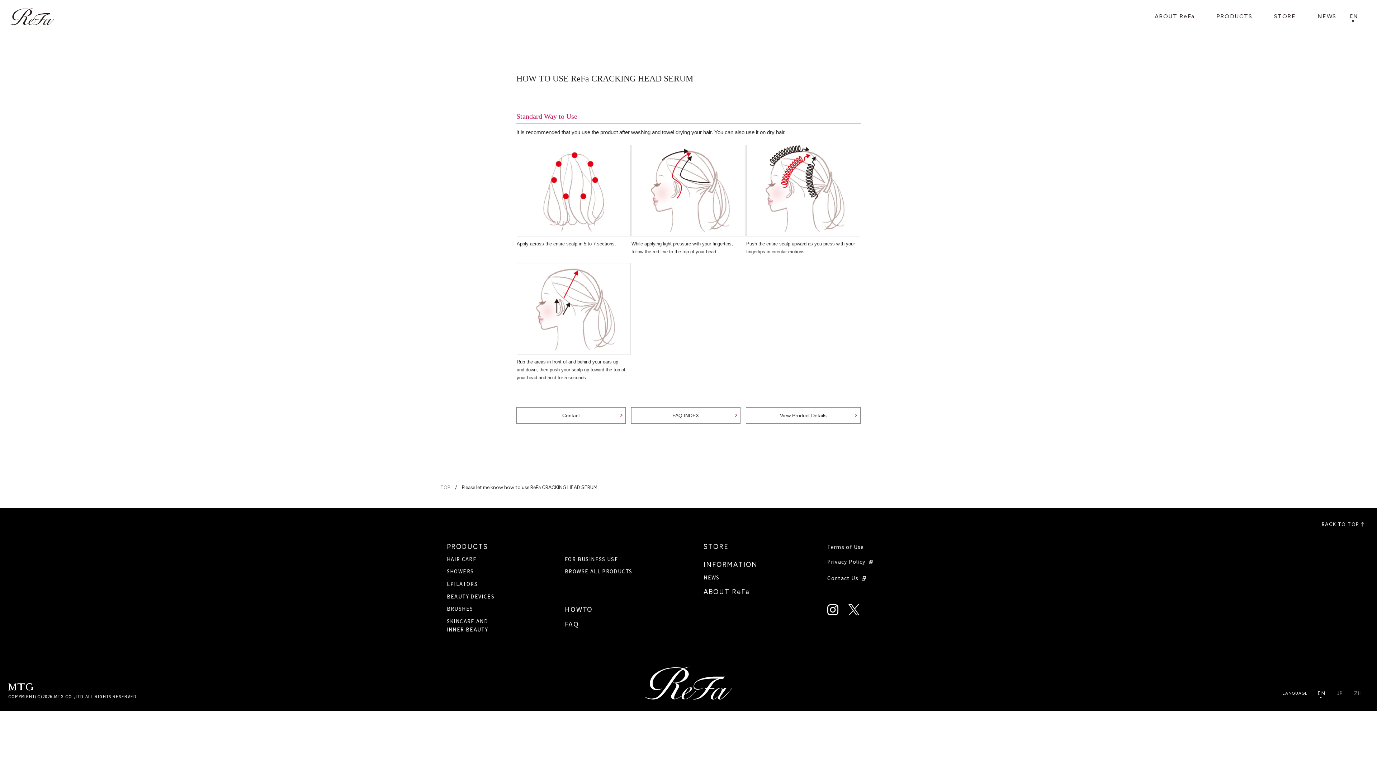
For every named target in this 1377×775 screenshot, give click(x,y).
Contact (571, 415)
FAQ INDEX (685, 415)
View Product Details (803, 415)
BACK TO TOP (1340, 524)
